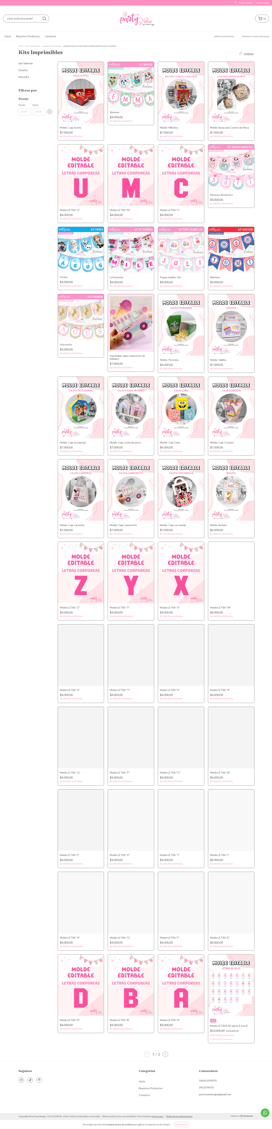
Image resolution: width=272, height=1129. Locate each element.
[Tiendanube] (241, 1116)
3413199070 (206, 1087)
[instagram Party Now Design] (21, 1080)
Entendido (181, 1124)
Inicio (8, 36)
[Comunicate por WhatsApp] (265, 1113)
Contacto (50, 36)
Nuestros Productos (28, 36)
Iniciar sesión (245, 2)
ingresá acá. (158, 1116)
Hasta (35, 105)
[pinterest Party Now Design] (39, 1080)
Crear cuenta (262, 2)
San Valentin (26, 63)
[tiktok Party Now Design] (30, 1080)
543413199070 (208, 1080)
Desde (22, 105)
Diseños (23, 70)
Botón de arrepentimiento (179, 1116)
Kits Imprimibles (33, 46)
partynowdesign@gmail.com (215, 1094)
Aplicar (49, 111)
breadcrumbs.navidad (52, 46)
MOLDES (24, 77)
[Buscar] (44, 18)
